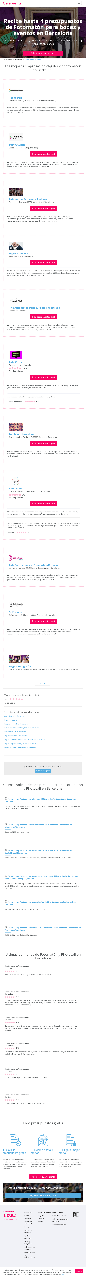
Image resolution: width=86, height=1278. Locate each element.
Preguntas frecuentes (28, 1222)
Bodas (26, 1227)
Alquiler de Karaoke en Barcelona (16, 736)
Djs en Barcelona (10, 720)
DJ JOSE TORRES (18, 253)
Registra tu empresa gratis (43, 1195)
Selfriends (15, 612)
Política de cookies (59, 1225)
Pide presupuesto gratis (43, 1176)
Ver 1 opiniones (16, 497)
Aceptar (79, 1271)
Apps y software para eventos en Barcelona (20, 747)
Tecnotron (15, 97)
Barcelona (18, 60)
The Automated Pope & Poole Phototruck (34, 307)
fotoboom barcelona (21, 434)
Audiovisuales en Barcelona (14, 716)
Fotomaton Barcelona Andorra (28, 199)
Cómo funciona (27, 1217)
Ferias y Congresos (28, 1242)
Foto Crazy (15, 362)
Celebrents (8, 60)
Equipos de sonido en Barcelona (16, 724)
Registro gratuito (41, 1217)
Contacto (41, 1221)
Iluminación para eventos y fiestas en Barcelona (21, 728)
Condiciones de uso (59, 1216)
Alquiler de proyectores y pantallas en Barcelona (21, 743)
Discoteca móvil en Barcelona (15, 732)
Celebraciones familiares (29, 1248)
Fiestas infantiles (27, 1237)
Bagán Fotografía (20, 666)
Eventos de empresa (28, 1231)
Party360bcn (17, 144)
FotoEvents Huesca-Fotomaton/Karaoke (34, 565)
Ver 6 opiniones (16, 371)
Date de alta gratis (43, 771)
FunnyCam (16, 488)
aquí (62, 1275)
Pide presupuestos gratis (43, 53)
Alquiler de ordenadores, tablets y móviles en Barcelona (24, 739)
